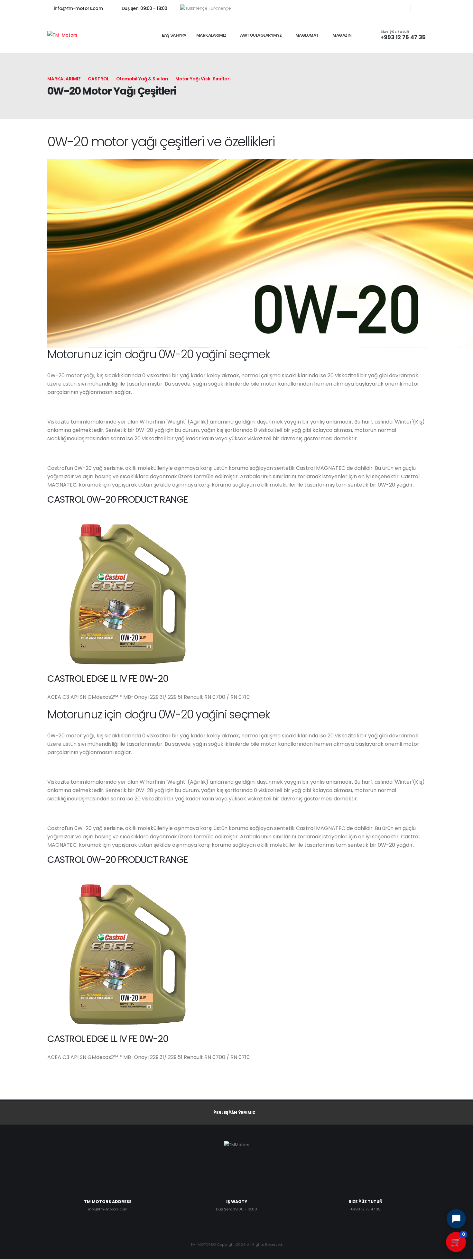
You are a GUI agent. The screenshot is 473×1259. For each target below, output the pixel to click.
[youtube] (401, 8)
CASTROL (98, 79)
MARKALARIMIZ (211, 35)
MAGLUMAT (307, 35)
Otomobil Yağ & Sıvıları (142, 79)
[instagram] (382, 8)
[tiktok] (420, 8)
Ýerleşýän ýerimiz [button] (234, 1112)
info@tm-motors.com (78, 8)
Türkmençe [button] (220, 8)
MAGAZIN (342, 35)
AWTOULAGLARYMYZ (261, 35)
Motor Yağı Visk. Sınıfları (203, 79)
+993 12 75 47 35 (403, 37)
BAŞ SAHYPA (174, 35)
